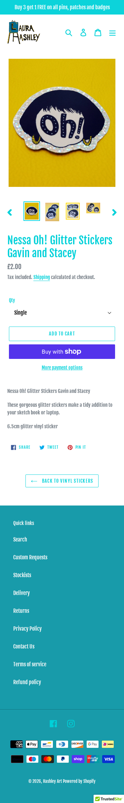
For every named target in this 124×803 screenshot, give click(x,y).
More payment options (62, 367)
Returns (21, 611)
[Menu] (112, 32)
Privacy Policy (27, 628)
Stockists (22, 575)
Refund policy (27, 682)
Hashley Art (52, 781)
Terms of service (29, 664)
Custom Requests (30, 557)
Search (20, 539)
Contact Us (23, 646)
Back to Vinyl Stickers (67, 481)
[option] (31, 211)
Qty (12, 300)
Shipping (41, 277)
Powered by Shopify (79, 781)
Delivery (21, 593)
